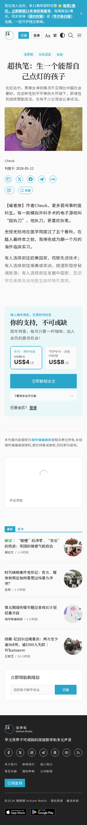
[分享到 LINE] (53, 179)
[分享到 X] (19, 179)
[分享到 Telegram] (41, 179)
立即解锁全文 (43, 381)
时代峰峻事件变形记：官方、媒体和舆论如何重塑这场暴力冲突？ (31, 578)
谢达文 (9, 552)
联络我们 (29, 764)
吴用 (8, 589)
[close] (81, 13)
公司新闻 (46, 771)
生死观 (28, 54)
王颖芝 (9, 656)
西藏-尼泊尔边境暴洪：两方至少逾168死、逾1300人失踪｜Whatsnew (31, 644)
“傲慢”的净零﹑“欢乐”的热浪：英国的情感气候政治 (32, 543)
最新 (10, 529)
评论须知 (16, 500)
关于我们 (11, 764)
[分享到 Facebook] (30, 179)
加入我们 (46, 764)
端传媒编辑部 (41, 439)
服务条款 (73, 800)
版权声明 (29, 771)
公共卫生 (45, 54)
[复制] (8, 179)
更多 (21, 529)
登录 (33, 407)
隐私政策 (57, 800)
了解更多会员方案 (25, 396)
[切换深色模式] (62, 35)
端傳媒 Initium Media (31, 800)
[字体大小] (47, 35)
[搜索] (71, 35)
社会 (60, 54)
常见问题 (11, 771)
